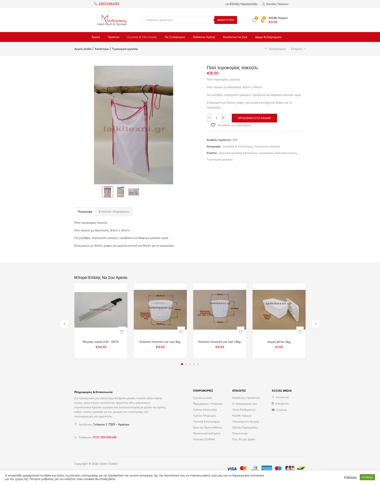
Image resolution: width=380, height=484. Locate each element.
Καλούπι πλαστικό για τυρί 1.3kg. (219, 342)
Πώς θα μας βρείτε (243, 439)
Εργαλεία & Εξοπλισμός (142, 37)
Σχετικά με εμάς (202, 398)
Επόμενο (296, 49)
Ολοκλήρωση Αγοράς (245, 421)
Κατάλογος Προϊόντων (246, 398)
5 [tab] (198, 364)
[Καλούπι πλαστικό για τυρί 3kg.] (160, 310)
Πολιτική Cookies (204, 439)
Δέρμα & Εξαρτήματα (268, 37)
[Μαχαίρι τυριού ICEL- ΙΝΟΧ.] (100, 310)
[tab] (85, 211)
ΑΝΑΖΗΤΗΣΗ (225, 20)
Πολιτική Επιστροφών (206, 421)
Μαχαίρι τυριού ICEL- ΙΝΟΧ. (101, 342)
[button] (274, 20)
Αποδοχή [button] (367, 477)
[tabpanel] (101, 320)
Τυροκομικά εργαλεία (125, 49)
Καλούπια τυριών (286, 153)
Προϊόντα (113, 37)
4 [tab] (194, 364)
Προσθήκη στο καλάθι (254, 118)
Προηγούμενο (277, 49)
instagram (282, 403)
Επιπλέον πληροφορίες (114, 211)
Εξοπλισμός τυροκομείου (258, 153)
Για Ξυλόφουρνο (175, 37)
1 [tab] (182, 364)
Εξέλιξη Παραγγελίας (245, 427)
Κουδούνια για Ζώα (235, 37)
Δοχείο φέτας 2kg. (279, 342)
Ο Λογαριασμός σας (244, 404)
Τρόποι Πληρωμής (204, 416)
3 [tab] (190, 364)
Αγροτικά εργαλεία (230, 153)
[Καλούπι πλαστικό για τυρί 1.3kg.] (219, 310)
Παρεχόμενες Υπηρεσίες (208, 404)
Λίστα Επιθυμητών (244, 410)
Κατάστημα (102, 49)
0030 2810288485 (105, 437)
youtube (281, 410)
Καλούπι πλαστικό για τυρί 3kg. (160, 342)
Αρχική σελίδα (82, 49)
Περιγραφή (85, 211)
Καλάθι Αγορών (242, 416)
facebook (282, 397)
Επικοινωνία (239, 433)
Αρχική (96, 37)
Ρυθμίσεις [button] (350, 477)
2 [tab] (186, 364)
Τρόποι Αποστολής (205, 410)
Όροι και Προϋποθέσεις (207, 427)
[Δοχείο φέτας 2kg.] (279, 310)
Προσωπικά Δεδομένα (206, 433)
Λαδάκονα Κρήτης (204, 37)
